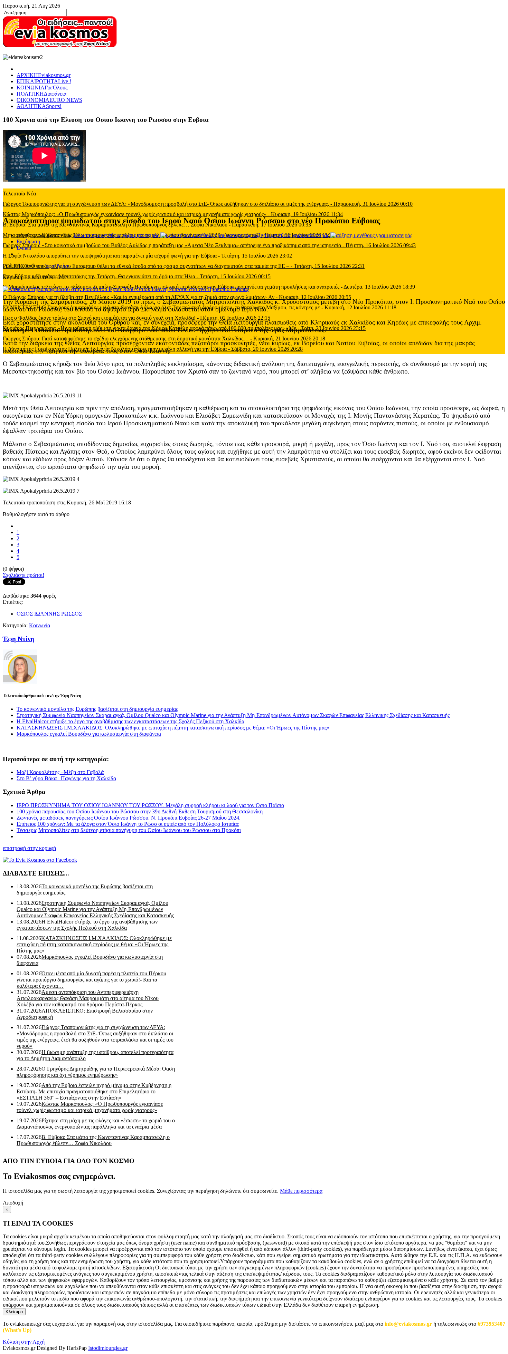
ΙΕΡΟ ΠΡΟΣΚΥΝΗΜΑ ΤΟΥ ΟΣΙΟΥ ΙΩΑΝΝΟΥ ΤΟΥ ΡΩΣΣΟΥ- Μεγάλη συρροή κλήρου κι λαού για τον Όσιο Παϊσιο (150, 805)
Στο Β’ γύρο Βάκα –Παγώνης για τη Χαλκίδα (66, 778)
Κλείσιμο (14, 1311)
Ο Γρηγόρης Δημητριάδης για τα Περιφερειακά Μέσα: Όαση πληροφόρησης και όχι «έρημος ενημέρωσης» (96, 1072)
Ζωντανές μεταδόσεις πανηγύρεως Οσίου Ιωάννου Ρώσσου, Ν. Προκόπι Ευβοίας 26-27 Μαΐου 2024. (129, 818)
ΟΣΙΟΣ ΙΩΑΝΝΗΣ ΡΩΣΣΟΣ (49, 614)
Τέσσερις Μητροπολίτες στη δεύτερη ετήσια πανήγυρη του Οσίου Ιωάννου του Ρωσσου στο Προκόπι (129, 830)
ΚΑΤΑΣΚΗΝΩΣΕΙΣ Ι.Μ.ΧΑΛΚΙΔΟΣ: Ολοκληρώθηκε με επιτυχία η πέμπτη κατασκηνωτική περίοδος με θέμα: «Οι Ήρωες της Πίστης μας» (173, 728)
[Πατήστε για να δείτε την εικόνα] (126, 289)
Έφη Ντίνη (57, 266)
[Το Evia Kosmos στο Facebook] (254, 860)
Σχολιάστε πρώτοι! (23, 575)
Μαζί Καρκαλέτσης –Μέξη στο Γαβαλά (60, 772)
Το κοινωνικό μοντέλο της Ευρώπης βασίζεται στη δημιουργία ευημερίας (97, 709)
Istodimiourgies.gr (108, 1348)
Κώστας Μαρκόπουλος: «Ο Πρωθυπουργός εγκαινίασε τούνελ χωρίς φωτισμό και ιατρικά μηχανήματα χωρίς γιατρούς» (90, 1107)
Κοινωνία (39, 625)
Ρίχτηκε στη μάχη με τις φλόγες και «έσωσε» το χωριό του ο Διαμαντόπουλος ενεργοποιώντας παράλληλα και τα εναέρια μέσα (96, 1124)
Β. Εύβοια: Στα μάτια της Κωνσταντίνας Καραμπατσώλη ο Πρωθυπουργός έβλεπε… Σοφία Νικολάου (93, 1140)
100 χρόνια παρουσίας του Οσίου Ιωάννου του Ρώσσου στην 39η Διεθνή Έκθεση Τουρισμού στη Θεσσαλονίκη (140, 811)
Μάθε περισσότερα (301, 1191)
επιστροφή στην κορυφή (29, 848)
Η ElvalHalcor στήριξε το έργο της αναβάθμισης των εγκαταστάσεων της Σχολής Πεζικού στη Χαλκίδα (130, 721)
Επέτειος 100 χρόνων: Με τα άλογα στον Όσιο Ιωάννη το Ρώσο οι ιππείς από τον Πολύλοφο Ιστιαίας (128, 824)
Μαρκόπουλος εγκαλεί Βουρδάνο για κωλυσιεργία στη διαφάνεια (89, 734)
